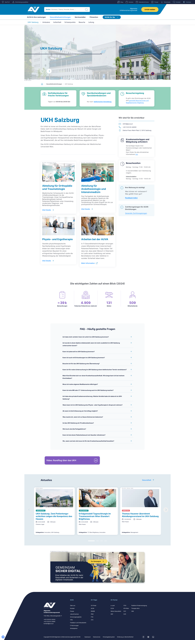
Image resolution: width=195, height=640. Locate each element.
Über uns (72, 605)
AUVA (92, 608)
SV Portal (93, 605)
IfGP (112, 614)
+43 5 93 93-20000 (49, 619)
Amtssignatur (73, 628)
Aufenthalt (57, 22)
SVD (125, 614)
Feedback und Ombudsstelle (78, 622)
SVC (125, 611)
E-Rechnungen (74, 625)
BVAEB (93, 611)
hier (136, 154)
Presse (72, 611)
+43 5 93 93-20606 (49, 621)
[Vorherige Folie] (29, 509)
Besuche (82, 22)
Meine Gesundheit (116, 611)
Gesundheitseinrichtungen (60, 17)
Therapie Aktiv (135, 608)
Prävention (94, 17)
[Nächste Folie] (165, 509)
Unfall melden (150, 9)
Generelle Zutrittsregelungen (136, 213)
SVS (92, 620)
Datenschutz (96, 637)
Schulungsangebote (75, 617)
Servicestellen (80, 17)
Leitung (91, 22)
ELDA (112, 608)
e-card (113, 605)
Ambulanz (46, 22)
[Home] (34, 9)
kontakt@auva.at (48, 623)
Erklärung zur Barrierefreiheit (125, 637)
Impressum (87, 637)
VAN (132, 611)
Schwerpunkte (69, 22)
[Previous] (42, 71)
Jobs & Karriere (74, 614)
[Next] (49, 71)
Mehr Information (88, 263)
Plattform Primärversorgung (139, 605)
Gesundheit (146, 480)
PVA (92, 617)
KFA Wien (126, 608)
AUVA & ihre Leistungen (36, 17)
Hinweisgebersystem (109, 637)
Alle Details (46, 210)
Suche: (48, 9)
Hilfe (71, 620)
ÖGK (92, 614)
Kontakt (72, 608)
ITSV (125, 605)
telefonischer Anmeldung (102, 101)
